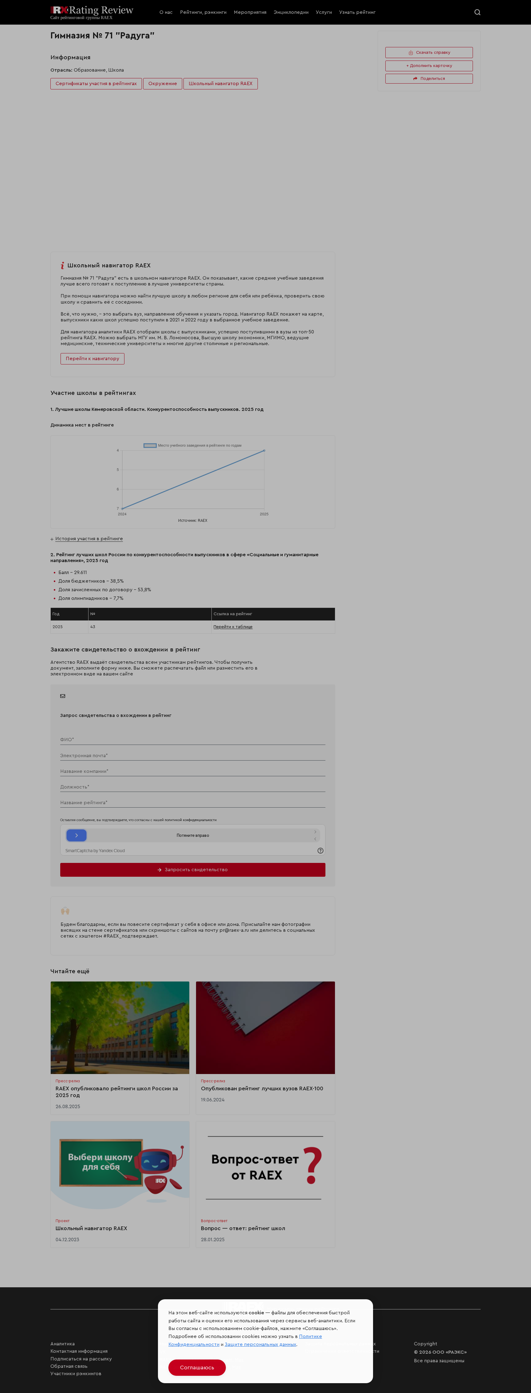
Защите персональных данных (260, 1344)
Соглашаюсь (197, 1367)
